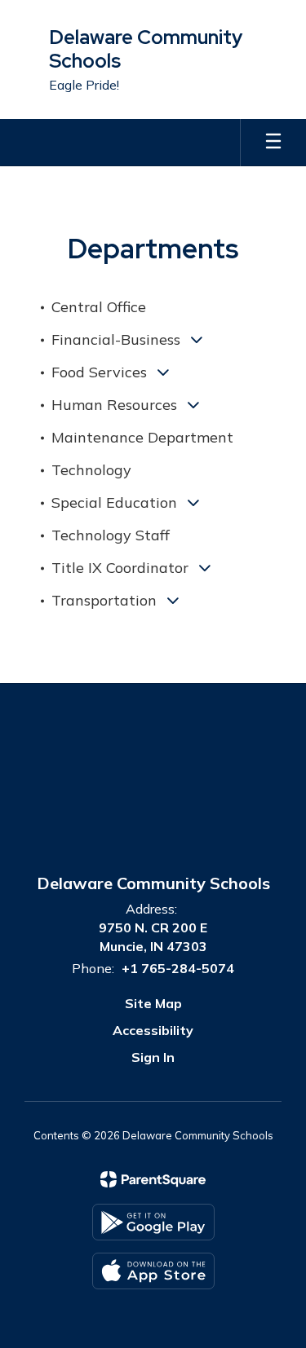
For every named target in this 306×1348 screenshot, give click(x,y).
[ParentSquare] (153, 1179)
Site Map (153, 1003)
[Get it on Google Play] (153, 1222)
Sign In (153, 1057)
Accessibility (153, 1030)
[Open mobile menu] (273, 142)
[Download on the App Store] (153, 1271)
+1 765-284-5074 (178, 968)
